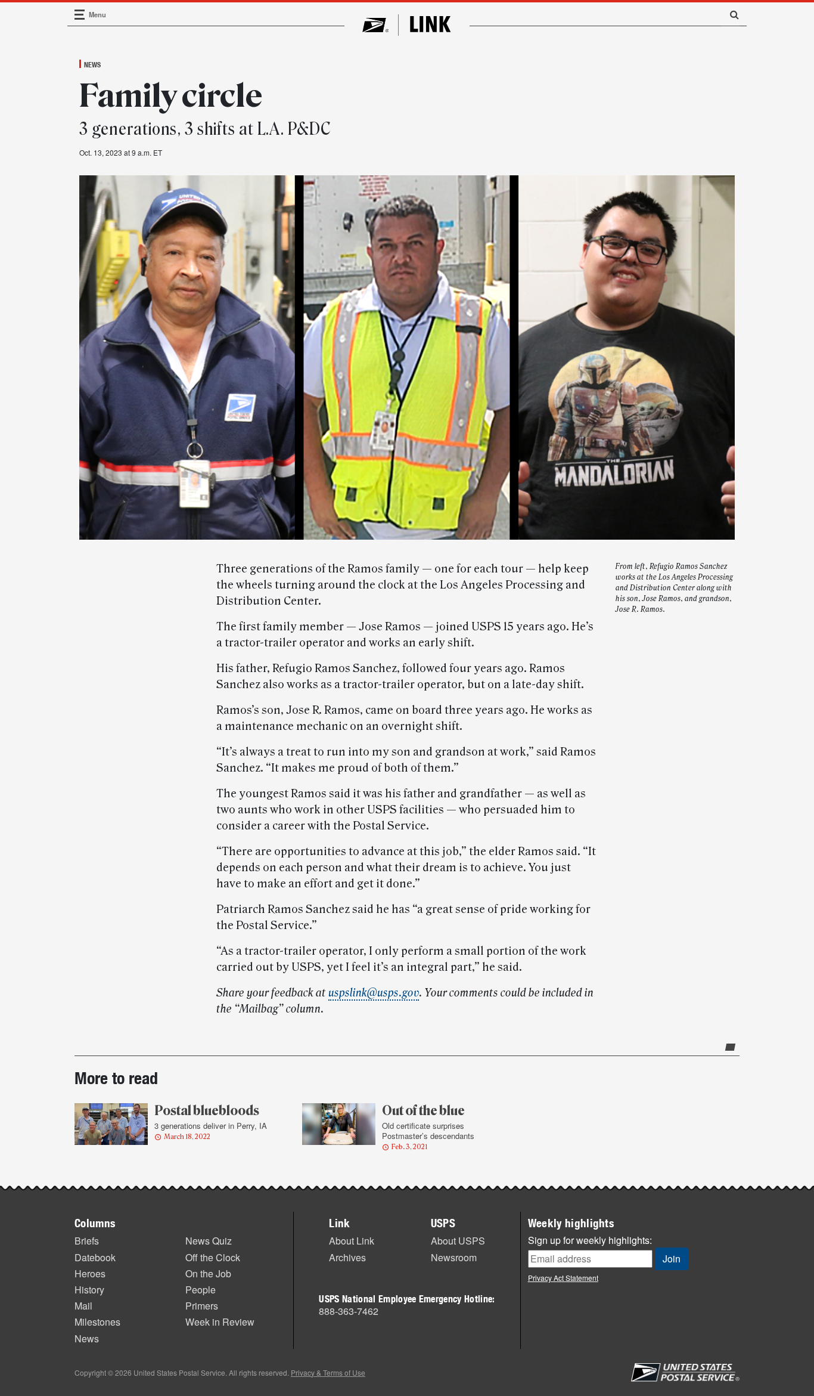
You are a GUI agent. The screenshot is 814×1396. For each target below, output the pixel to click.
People (200, 1289)
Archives (347, 1257)
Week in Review (219, 1322)
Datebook (95, 1257)
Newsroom (454, 1257)
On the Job (208, 1273)
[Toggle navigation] (79, 15)
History (89, 1289)
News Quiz (208, 1241)
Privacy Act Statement (563, 1278)
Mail (83, 1306)
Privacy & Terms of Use (328, 1372)
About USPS (458, 1241)
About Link (351, 1241)
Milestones (97, 1322)
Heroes (89, 1273)
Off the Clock (212, 1257)
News (92, 64)
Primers (201, 1306)
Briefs (86, 1241)
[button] (730, 14)
